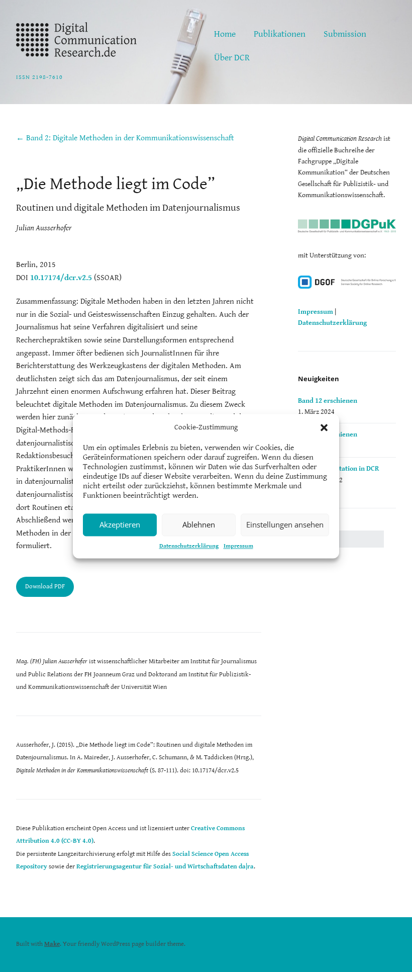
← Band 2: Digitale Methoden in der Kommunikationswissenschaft (125, 138)
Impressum (238, 546)
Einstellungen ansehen (285, 524)
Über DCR (232, 57)
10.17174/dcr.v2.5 (61, 278)
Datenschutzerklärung (189, 546)
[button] (324, 427)
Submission (345, 34)
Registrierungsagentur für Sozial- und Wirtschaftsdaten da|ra (165, 866)
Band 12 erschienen (327, 401)
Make (52, 944)
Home (225, 34)
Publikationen (279, 34)
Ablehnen (198, 524)
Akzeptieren (119, 524)
